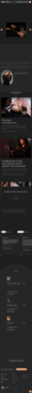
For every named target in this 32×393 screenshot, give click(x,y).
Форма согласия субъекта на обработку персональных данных (26, 376)
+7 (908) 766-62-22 (12, 327)
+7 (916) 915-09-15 (12, 292)
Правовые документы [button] (15, 391)
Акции (2, 381)
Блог (2, 382)
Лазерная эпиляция (15, 377)
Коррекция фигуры (15, 378)
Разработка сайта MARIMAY (25, 391)
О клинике (3, 377)
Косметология (14, 375)
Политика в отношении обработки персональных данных (26, 375)
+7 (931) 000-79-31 (12, 309)
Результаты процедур (4, 379)
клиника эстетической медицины (8, 2)
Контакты (13, 382)
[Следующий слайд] (30, 29)
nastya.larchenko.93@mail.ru (7, 369)
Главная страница (4, 374)
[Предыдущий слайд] (1, 29)
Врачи (2, 376)
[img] (3, 2)
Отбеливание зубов (15, 380)
